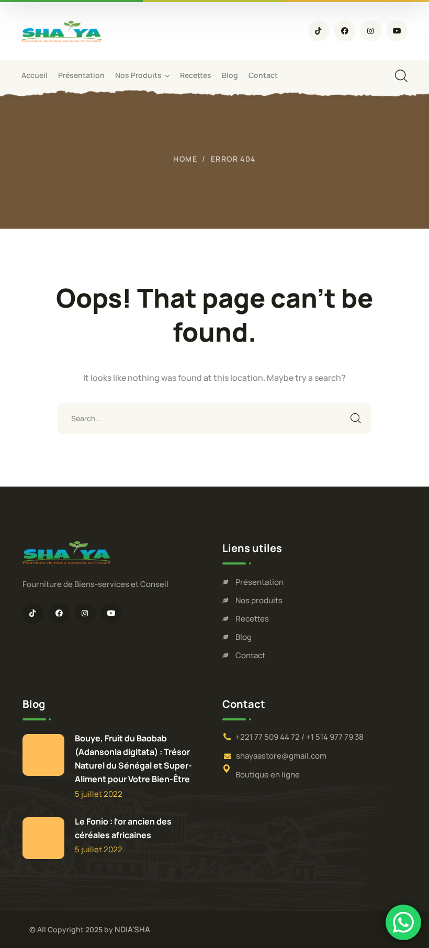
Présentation (259, 582)
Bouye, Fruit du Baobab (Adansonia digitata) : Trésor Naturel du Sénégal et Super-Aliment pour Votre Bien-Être (133, 758)
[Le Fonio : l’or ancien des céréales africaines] (43, 838)
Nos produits (259, 600)
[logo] (61, 30)
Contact (250, 655)
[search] (401, 76)
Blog (243, 636)
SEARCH (356, 419)
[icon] (318, 30)
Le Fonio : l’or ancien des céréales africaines (123, 828)
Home (185, 159)
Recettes (252, 618)
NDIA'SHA (132, 929)
